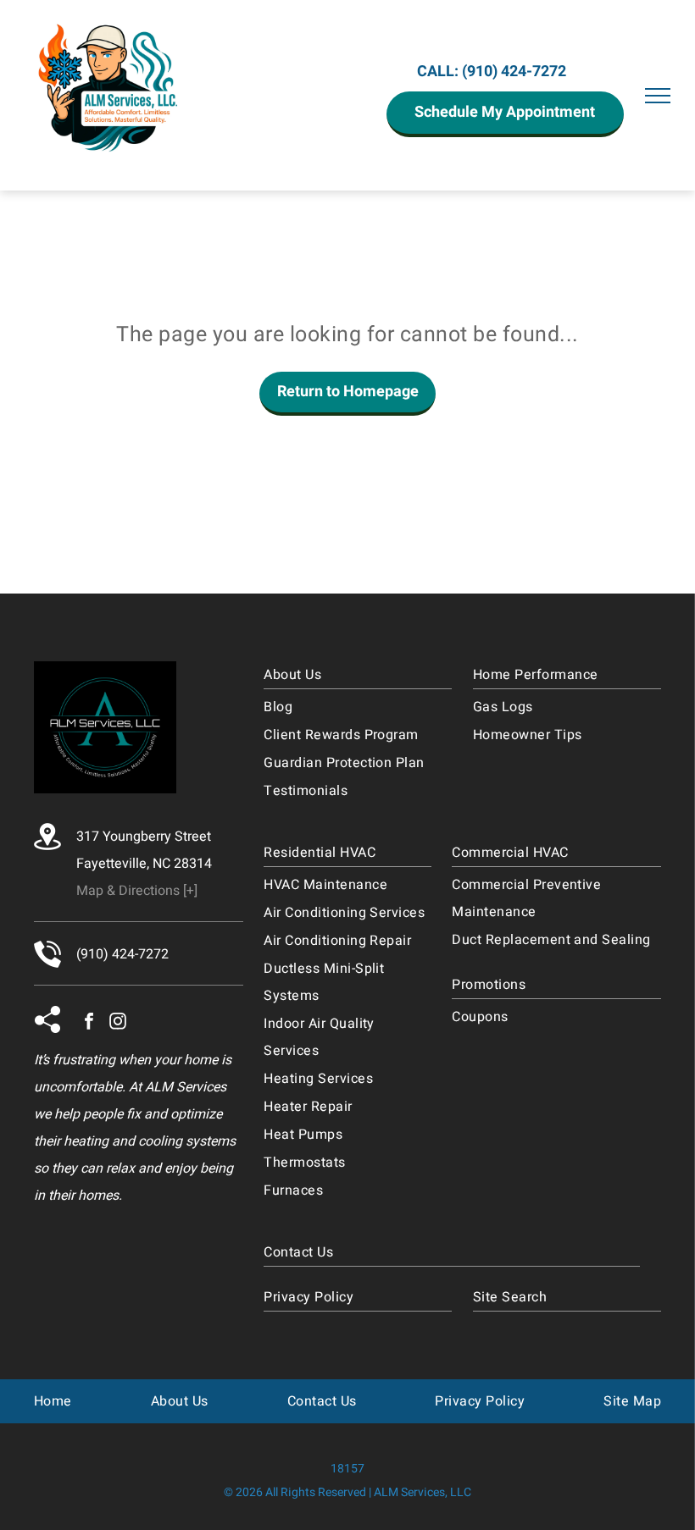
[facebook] (89, 1023)
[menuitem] (358, 675)
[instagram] (118, 1023)
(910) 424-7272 (514, 71)
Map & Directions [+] (136, 891)
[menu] (658, 96)
